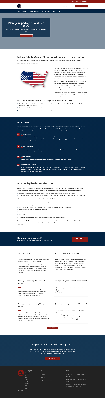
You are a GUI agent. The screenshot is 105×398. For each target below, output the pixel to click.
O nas (43, 374)
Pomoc (43, 377)
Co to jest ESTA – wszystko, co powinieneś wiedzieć (76, 375)
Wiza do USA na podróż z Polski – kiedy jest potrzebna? (76, 380)
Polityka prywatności (47, 380)
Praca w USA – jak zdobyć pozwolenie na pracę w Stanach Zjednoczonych (76, 385)
